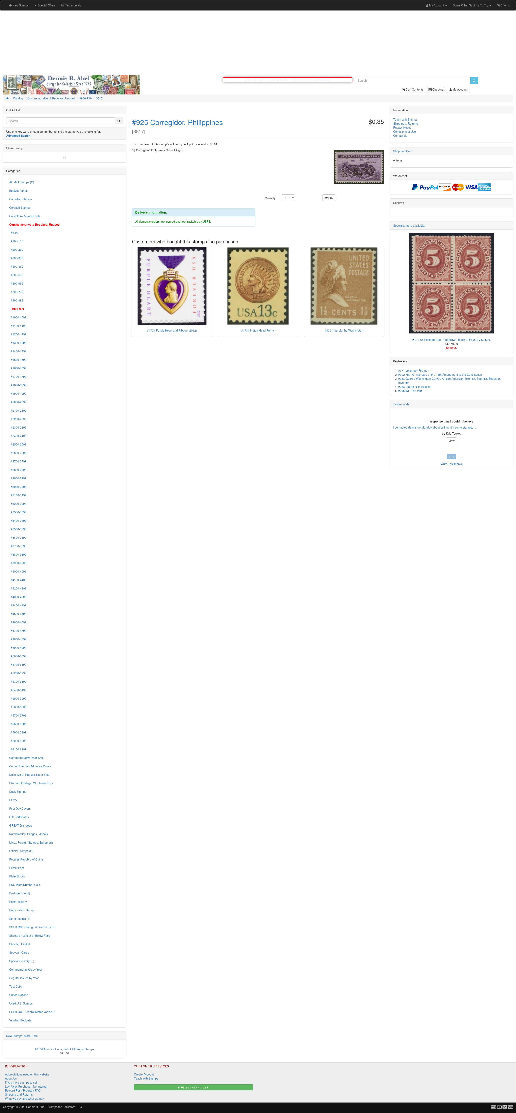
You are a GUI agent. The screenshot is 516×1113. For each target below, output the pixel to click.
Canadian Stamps (20, 199)
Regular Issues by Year (24, 978)
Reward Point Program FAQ (23, 1091)
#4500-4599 (17, 614)
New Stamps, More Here (22, 1036)
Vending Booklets (20, 1020)
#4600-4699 (17, 622)
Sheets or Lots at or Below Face (29, 936)
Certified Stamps (19, 208)
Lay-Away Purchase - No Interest (26, 1087)
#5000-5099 (17, 656)
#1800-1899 (17, 385)
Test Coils (15, 987)
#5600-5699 (17, 707)
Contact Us (400, 136)
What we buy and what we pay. (25, 1099)
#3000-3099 (17, 487)
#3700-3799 (17, 546)
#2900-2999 (17, 478)
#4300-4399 (17, 597)
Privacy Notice (402, 128)
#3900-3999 (17, 563)
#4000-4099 (17, 572)
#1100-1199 (17, 326)
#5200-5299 (17, 673)
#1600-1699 (17, 368)
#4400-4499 (17, 605)
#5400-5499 (17, 690)
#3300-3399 (17, 512)
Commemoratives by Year (25, 970)
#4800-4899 (17, 639)
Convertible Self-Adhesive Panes (30, 766)
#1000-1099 (17, 317)
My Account (459, 91)
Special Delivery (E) (21, 961)
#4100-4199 (17, 580)
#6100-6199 (17, 749)
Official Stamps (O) (21, 851)
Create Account (144, 1074)
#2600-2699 (17, 453)
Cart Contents (414, 91)
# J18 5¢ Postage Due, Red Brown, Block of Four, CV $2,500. (451, 340)
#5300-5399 (17, 682)
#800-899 (16, 300)
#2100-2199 (17, 411)
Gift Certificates (19, 817)
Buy (330, 198)
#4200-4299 (17, 588)
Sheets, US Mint (19, 944)
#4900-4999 (17, 648)
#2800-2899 (17, 470)
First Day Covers (20, 809)
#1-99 (13, 233)
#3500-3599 (17, 529)
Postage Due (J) (19, 893)
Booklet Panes (18, 191)
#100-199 (16, 241)
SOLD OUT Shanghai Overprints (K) (32, 927)
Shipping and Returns (19, 1095)
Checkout (438, 91)
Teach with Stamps (405, 120)
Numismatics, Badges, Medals (28, 834)
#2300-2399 (17, 428)
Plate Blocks (17, 876)
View (451, 441)
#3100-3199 (17, 495)
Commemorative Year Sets (26, 758)
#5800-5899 (17, 724)
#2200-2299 (17, 419)
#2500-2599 (17, 444)
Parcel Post (16, 868)
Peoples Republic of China (26, 859)
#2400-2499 (17, 436)
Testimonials (401, 404)
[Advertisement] (258, 43)
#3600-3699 (17, 538)
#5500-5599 (17, 699)
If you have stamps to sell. (21, 1083)
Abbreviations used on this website (27, 1074)
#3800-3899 (17, 555)
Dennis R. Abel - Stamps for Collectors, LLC (54, 1107)
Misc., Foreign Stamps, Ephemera (31, 843)
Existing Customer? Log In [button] (194, 1087)
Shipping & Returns (405, 124)
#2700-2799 (17, 461)
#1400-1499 (17, 351)
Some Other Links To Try (471, 5)
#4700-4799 (17, 631)
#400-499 (16, 267)
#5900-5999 (17, 732)
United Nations (18, 995)
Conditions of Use (404, 132)
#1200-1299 (17, 334)
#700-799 (16, 292)
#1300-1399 (17, 343)
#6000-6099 (17, 741)
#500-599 (16, 275)
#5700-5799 (17, 715)
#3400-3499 (17, 521)
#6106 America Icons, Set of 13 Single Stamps (64, 1049)
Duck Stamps (17, 792)
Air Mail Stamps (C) (21, 182)
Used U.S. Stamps (21, 1003)
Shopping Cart (402, 151)
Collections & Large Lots (24, 216)
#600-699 (16, 284)
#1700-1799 (17, 377)
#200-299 (16, 250)
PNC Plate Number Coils (25, 885)
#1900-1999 (17, 394)
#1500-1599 (17, 360)
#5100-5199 (17, 665)
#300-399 (16, 258)
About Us (11, 1078)
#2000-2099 (17, 402)
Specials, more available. (409, 226)
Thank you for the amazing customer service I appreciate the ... (433, 428)
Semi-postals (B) (19, 919)
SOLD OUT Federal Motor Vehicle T (32, 1012)
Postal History (18, 902)
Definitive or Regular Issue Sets (29, 775)
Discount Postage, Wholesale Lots (31, 783)
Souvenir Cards (19, 953)
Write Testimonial (452, 464)
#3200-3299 (17, 504)
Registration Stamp (21, 910)
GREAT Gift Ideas (20, 826)
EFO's (13, 800)
